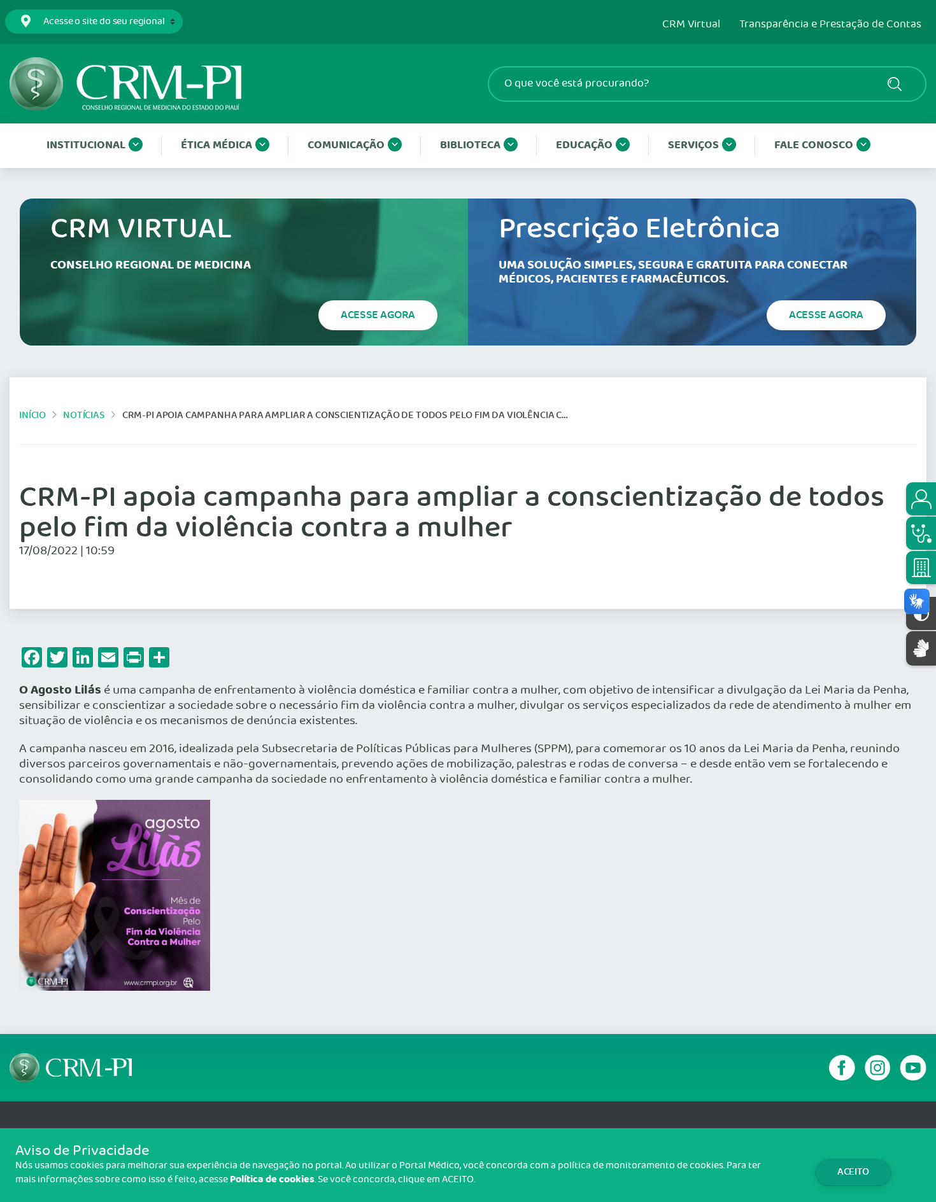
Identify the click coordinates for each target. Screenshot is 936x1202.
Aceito (853, 1172)
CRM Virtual (691, 25)
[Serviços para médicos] (921, 533)
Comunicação (346, 145)
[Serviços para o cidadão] (921, 498)
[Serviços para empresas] (921, 567)
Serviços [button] (693, 145)
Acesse (378, 315)
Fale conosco (813, 145)
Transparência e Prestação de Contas (830, 25)
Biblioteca (470, 145)
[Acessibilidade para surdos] (921, 648)
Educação (584, 145)
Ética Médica (216, 145)
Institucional (85, 145)
